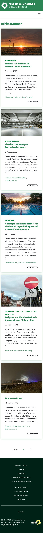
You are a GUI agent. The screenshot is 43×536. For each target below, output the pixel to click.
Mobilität (15, 178)
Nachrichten (22, 178)
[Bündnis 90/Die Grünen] (4, 5)
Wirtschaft (29, 97)
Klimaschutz (9, 97)
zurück (14, 450)
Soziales (33, 263)
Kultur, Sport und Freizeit (21, 263)
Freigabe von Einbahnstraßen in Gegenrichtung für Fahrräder (21, 319)
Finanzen (8, 178)
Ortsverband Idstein (18, 7)
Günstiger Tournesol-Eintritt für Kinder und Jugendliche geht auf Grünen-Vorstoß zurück (21, 226)
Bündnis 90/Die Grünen (22, 4)
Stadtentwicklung (19, 97)
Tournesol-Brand (13, 398)
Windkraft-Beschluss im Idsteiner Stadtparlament (18, 65)
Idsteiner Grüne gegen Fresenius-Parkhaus (16, 146)
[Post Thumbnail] (21, 42)
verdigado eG (14, 525)
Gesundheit (9, 263)
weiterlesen (32, 101)
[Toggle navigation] (39, 14)
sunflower (17, 522)
